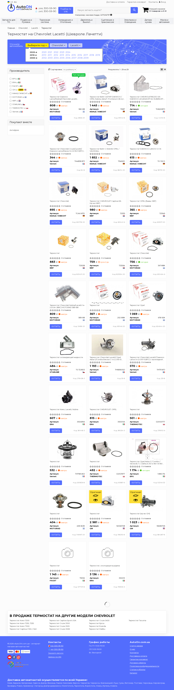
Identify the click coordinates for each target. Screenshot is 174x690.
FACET (16, 86)
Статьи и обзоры (137, 669)
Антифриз (14, 130)
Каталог (133, 673)
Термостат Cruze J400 (99, 620)
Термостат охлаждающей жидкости (66, 357)
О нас (132, 649)
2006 (68, 58)
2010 (44, 55)
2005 (62, 58)
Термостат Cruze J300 (59, 623)
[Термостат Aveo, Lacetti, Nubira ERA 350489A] (67, 397)
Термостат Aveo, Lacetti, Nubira (64, 409)
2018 (91, 55)
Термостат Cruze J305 (59, 626)
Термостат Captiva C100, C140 (23, 629)
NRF (15, 101)
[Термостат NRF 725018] (67, 241)
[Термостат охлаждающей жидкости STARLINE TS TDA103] (67, 345)
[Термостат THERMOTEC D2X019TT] (107, 449)
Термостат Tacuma (137, 620)
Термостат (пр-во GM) (140, 513)
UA (11, 2)
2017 (85, 55)
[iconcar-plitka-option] (161, 69)
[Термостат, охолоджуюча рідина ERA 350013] (107, 553)
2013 (62, 55)
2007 (74, 58)
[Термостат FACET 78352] (67, 553)
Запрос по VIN (54, 657)
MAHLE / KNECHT (20, 93)
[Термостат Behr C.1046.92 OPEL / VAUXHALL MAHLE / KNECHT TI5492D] (107, 136)
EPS (15, 79)
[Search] (134, 10)
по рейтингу (69, 69)
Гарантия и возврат (136, 2)
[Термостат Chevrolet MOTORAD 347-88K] (147, 241)
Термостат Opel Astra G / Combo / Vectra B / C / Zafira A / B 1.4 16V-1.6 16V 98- (146, 462)
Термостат (55, 253)
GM (17, 90)
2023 (62, 52)
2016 (79, 55)
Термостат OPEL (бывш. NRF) (143, 201)
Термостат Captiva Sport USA (62, 620)
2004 (56, 58)
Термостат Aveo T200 (19, 620)
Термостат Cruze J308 (59, 629)
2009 (85, 58)
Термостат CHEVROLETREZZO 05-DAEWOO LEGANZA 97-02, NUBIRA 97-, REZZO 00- (147, 98)
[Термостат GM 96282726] (147, 501)
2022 (56, 52)
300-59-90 (47, 8)
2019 (97, 55)
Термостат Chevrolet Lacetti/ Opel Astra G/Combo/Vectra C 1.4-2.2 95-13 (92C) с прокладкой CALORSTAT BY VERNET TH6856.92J (105, 358)
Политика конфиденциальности (144, 666)
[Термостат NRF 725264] (107, 241)
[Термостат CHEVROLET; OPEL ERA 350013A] (107, 397)
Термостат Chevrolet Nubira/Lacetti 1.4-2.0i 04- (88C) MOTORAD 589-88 (67, 306)
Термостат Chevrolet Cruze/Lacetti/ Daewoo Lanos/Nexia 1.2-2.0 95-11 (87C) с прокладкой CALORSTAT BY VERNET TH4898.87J (67, 150)
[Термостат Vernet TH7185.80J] (67, 449)
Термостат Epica (96, 623)
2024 (68, 52)
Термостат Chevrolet (59, 201)
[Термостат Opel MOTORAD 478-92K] (147, 293)
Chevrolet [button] (58, 45)
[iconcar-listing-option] (165, 69)
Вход (163, 2)
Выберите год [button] (36, 45)
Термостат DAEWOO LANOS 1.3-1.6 (145, 149)
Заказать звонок (55, 653)
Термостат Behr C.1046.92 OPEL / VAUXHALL (104, 150)
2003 (50, 58)
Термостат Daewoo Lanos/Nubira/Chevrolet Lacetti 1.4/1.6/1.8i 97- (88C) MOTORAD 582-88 (66, 98)
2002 (44, 58)
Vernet (16, 112)
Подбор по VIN (65, 10)
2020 (44, 52)
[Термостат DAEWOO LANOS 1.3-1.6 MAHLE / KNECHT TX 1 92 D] (147, 136)
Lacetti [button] (74, 45)
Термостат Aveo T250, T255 (22, 623)
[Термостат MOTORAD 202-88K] (107, 293)
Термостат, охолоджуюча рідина (105, 566)
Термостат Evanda (97, 626)
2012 (56, 55)
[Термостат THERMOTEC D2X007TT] (148, 397)
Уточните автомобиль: (16, 45)
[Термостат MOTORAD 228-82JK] (67, 501)
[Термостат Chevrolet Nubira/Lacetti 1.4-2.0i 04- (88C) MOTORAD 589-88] (67, 293)
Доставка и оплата (115, 2)
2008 (80, 58)
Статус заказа (136, 646)
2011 (50, 55)
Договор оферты (138, 663)
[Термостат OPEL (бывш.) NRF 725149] (147, 188)
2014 (68, 55)
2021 (50, 52)
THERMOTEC (19, 108)
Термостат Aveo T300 (19, 626)
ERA (15, 82)
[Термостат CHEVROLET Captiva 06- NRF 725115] (107, 188)
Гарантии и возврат (139, 659)
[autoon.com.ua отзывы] (18, 664)
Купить (56, 118)
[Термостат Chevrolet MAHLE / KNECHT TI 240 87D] (67, 188)
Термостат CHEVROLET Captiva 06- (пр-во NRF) (106, 202)
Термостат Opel (137, 305)
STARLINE (17, 104)
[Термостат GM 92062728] (107, 501)
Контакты (153, 2)
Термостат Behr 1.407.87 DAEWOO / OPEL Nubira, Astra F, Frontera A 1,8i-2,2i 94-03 (107, 98)
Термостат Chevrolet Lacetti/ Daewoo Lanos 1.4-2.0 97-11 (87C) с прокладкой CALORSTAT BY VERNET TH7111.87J (147, 358)
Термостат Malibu (97, 629)
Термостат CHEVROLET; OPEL (103, 409)
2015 (74, 55)
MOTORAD (18, 97)
